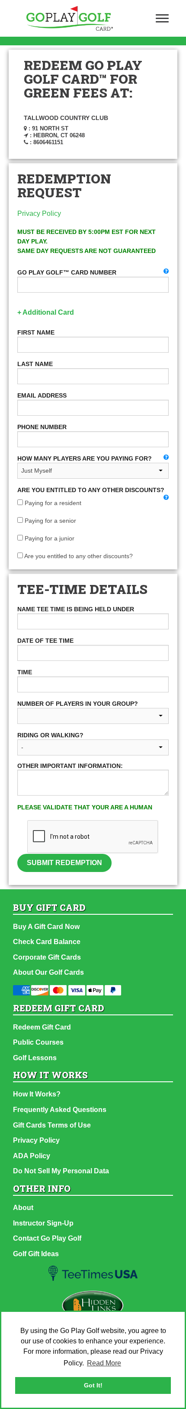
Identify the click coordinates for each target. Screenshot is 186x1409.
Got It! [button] (93, 1385)
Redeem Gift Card (42, 1027)
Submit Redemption (64, 862)
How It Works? (37, 1094)
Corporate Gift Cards (47, 957)
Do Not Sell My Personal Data (61, 1171)
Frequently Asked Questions (59, 1109)
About (23, 1207)
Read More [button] (104, 1363)
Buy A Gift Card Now (46, 926)
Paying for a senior (49, 520)
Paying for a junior (48, 538)
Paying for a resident (52, 502)
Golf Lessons (35, 1057)
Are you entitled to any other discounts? (78, 556)
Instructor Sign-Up (43, 1223)
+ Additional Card (45, 312)
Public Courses (38, 1042)
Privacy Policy (39, 213)
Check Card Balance (46, 941)
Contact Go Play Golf (47, 1238)
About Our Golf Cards (48, 972)
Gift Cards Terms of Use (52, 1125)
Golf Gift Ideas (36, 1253)
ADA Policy (31, 1155)
